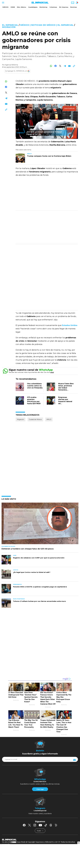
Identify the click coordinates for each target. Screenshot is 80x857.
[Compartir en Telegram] (64, 66)
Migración (9, 27)
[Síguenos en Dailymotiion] (56, 825)
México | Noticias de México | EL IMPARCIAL (47, 25)
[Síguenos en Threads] (50, 825)
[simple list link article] (40, 524)
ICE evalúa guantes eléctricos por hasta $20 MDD (34, 400)
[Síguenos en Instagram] (34, 825)
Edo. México (21, 7)
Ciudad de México (35, 419)
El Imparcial (10, 25)
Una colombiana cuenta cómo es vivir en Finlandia (34, 386)
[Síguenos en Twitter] (29, 825)
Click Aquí (40, 789)
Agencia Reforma (11, 65)
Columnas (53, 7)
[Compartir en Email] (69, 66)
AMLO (49, 419)
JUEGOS (5, 7)
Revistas (73, 7)
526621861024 (40, 781)
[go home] (40, 839)
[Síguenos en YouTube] (40, 825)
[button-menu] (3, 2)
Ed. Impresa (63, 7)
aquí (52, 372)
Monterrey (43, 7)
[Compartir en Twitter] (60, 66)
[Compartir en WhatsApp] (50, 66)
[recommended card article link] (20, 158)
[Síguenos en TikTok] (46, 825)
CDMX (13, 7)
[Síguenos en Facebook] (24, 825)
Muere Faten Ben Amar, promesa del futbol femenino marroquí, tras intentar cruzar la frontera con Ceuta (66, 391)
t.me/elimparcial (40, 810)
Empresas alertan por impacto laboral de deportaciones (65, 401)
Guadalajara (32, 7)
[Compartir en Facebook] (55, 66)
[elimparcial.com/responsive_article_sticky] (78, 843)
